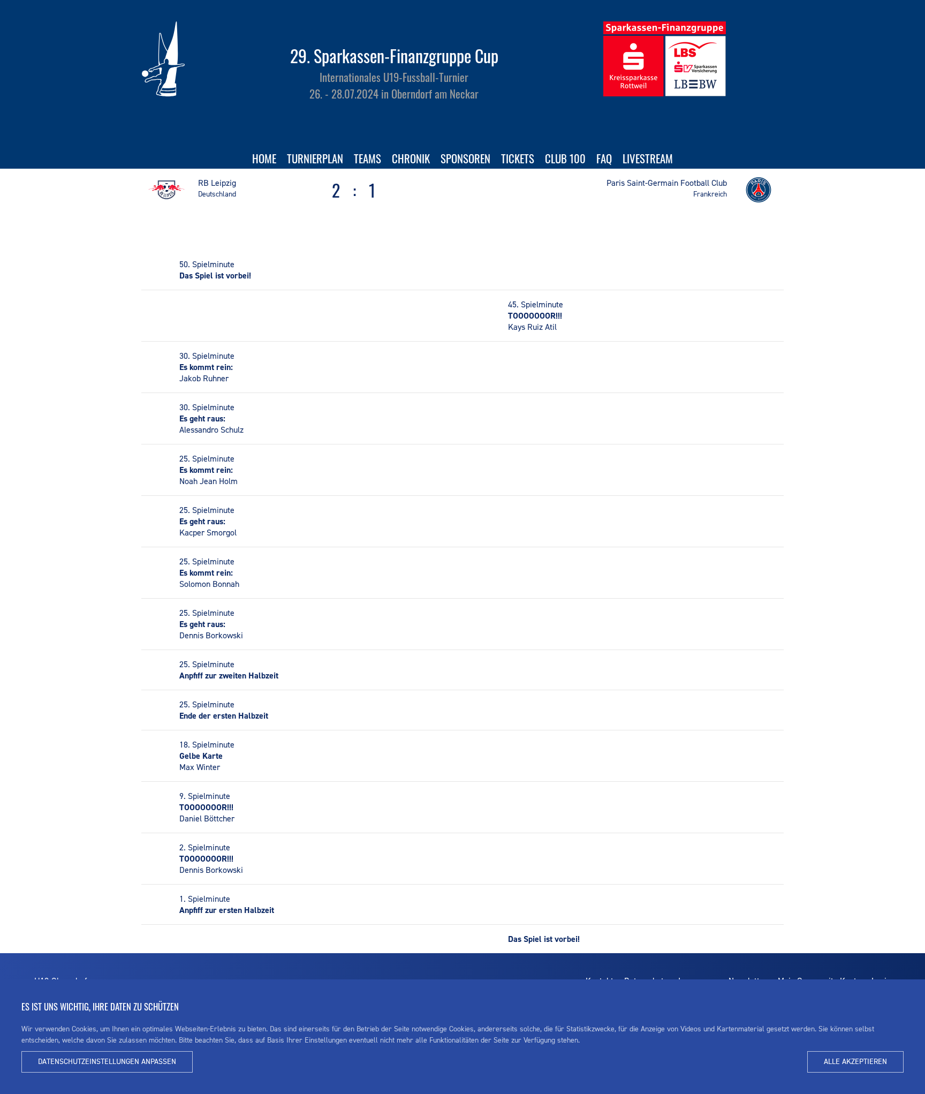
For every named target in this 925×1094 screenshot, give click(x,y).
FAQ (604, 158)
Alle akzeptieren (855, 1062)
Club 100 (565, 158)
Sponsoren (465, 158)
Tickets (517, 158)
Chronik (411, 158)
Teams (367, 158)
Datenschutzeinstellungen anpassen (107, 1062)
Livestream (648, 158)
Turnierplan (315, 158)
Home (264, 158)
